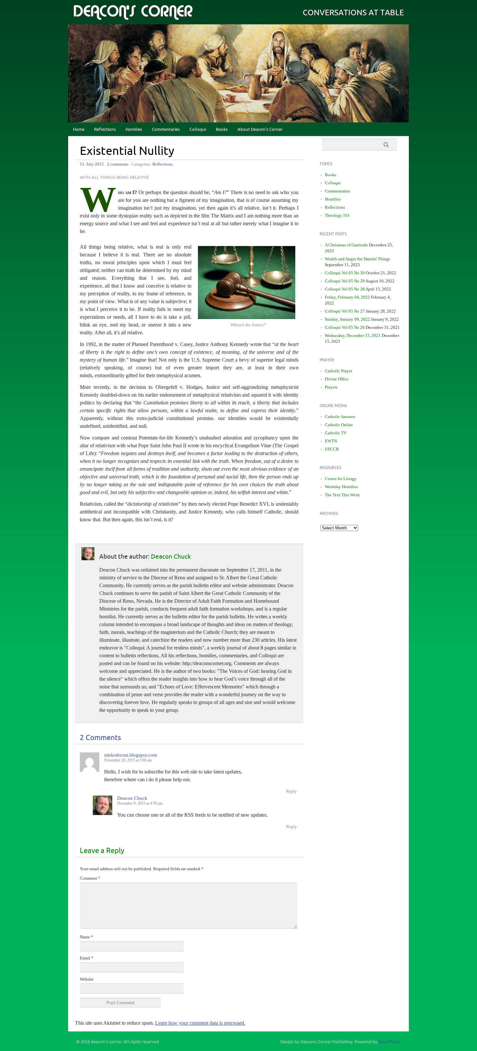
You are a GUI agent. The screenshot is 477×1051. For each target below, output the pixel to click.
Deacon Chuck (171, 556)
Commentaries (166, 129)
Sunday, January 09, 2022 (347, 319)
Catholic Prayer (338, 370)
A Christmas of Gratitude (346, 244)
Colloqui (198, 129)
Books (222, 129)
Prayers (331, 387)
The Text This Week (342, 494)
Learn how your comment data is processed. (200, 1023)
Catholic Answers (340, 416)
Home (78, 129)
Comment (90, 878)
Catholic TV (336, 432)
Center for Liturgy (341, 478)
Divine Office (337, 379)
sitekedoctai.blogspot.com (130, 755)
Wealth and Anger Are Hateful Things (357, 258)
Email (86, 958)
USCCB (332, 449)
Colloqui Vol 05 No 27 (345, 311)
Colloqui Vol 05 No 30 (345, 272)
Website (87, 979)
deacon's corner (132, 11)
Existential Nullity (127, 151)
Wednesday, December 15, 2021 (353, 335)
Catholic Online (339, 424)
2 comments (117, 164)
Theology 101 (337, 215)
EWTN (331, 441)
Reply (291, 791)
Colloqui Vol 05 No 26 (345, 327)
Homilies (134, 129)
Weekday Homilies (341, 486)
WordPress (389, 1042)
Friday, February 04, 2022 (347, 297)
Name (86, 936)
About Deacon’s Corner (260, 129)
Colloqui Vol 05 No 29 (345, 280)
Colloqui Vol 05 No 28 (345, 289)
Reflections (105, 129)
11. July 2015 (92, 164)
